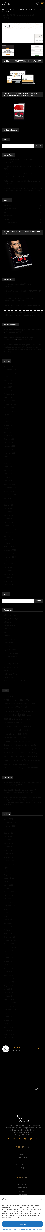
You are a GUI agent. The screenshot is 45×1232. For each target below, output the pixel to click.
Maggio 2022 (9, 425)
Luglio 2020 (8, 501)
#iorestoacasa (9, 696)
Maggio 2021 (9, 467)
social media (8, 764)
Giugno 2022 (8, 422)
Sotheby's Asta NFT (24, 768)
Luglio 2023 (8, 376)
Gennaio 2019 (9, 546)
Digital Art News (10, 650)
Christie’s (26, 726)
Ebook (6, 660)
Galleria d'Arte (30, 745)
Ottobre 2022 (9, 408)
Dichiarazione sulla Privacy (26, 1229)
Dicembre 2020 (9, 484)
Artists (6, 632)
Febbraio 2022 (9, 435)
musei (23, 752)
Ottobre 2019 (9, 526)
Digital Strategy (25, 741)
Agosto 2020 (8, 498)
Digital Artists (24, 737)
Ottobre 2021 (9, 449)
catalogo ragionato (32, 719)
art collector (8, 707)
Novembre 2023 (10, 370)
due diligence (9, 745)
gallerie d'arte (11, 748)
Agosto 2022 (8, 415)
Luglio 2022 (8, 418)
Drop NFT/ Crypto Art (12, 656)
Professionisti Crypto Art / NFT (15, 681)
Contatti (39, 1229)
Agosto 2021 (8, 456)
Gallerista (22, 749)
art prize (7, 715)
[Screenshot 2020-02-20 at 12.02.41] (22, 42)
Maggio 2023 (9, 383)
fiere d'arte (19, 745)
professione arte (30, 760)
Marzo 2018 (8, 574)
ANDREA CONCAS (16, 700)
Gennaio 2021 (9, 481)
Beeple (29, 715)
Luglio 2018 (8, 560)
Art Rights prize (9, 625)
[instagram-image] (8, 1060)
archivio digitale (21, 704)
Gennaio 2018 (9, 581)
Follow (38, 1049)
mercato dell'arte (11, 752)
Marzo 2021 (8, 474)
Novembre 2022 (10, 404)
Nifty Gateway (32, 753)
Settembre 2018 (10, 557)
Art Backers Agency (11, 615)
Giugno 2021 (8, 463)
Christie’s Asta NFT (10, 730)
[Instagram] (14, 1139)
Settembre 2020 (10, 494)
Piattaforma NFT (10, 756)
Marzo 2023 (8, 390)
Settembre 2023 (10, 373)
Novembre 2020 (10, 487)
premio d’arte (31, 756)
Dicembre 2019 (9, 522)
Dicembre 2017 (9, 585)
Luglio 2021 (8, 460)
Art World (7, 629)
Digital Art (7, 646)
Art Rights (7, 622)
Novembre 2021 (10, 446)
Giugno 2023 (8, 380)
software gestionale (10, 768)
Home (4, 10)
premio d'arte (11, 760)
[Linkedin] (20, 1139)
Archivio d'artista (9, 704)
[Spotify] (25, 1139)
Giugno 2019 (8, 533)
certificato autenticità (14, 722)
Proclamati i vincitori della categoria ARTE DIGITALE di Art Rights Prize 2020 (22, 349)
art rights (18, 714)
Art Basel (32, 704)
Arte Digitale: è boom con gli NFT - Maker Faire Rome (22, 330)
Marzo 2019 (8, 539)
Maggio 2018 (9, 567)
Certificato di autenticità (12, 726)
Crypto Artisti (8, 643)
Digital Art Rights (10, 741)
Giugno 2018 (8, 564)
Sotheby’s (35, 767)
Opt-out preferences (9, 1229)
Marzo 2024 (8, 366)
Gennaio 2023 (9, 397)
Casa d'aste (20, 719)
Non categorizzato (11, 667)
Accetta (22, 1224)
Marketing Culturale (11, 663)
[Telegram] (31, 1139)
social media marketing (20, 764)
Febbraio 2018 (9, 578)
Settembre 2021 (10, 453)
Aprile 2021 (8, 470)
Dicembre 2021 (9, 442)
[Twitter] (36, 1139)
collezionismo (9, 734)
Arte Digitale (27, 711)
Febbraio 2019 (9, 543)
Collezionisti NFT (10, 639)
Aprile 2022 (8, 429)
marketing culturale (32, 749)
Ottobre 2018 (9, 553)
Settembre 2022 (10, 411)
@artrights (15, 1047)
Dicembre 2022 (9, 401)
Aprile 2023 (8, 387)
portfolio (21, 756)
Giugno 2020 (8, 505)
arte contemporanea (12, 711)
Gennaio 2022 (9, 439)
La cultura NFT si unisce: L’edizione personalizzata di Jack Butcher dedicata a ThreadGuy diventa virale (23, 189)
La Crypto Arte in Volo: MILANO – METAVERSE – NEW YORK (23, 168)
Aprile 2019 (8, 536)
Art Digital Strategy (11, 618)
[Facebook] (9, 1139)
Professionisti (9, 677)
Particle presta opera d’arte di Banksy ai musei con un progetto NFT (23, 182)
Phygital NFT (8, 670)
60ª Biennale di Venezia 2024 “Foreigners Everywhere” (19, 161)
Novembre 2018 (10, 550)
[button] (41, 1199)
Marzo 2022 (8, 432)
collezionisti (21, 734)
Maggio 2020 (9, 508)
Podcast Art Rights (11, 674)
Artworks (7, 636)
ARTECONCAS (21, 707)
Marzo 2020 (8, 515)
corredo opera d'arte (10, 737)
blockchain (9, 719)
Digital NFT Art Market (12, 653)
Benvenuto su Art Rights (16, 10)
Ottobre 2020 (9, 491)
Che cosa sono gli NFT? (13, 332)
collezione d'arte (25, 730)
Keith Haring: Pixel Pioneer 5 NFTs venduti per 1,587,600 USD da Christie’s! (20, 175)
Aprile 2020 (8, 512)
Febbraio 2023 (9, 394)
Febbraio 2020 (9, 519)
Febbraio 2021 (9, 477)
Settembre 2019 (10, 529)
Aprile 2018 (8, 571)
